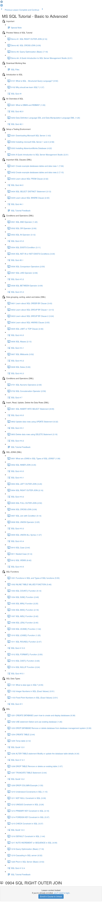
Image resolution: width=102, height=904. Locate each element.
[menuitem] (1, 6)
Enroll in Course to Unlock (51, 896)
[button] (1, 2)
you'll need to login (62, 893)
